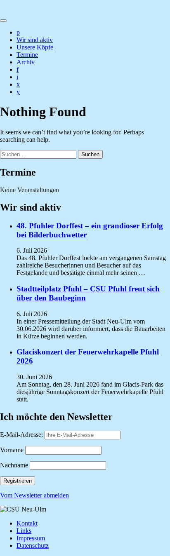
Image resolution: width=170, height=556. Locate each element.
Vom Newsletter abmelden (34, 495)
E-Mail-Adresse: (22, 434)
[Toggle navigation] (3, 20)
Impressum (31, 538)
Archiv (26, 62)
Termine (27, 54)
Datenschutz (33, 545)
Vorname (12, 449)
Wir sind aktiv (35, 39)
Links (24, 530)
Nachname (14, 465)
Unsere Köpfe (35, 47)
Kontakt (27, 523)
